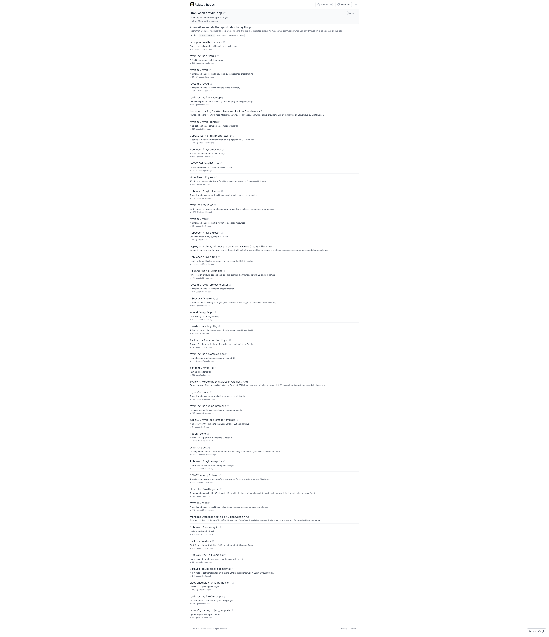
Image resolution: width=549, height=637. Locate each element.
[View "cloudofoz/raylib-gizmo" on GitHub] (221, 489)
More (351, 13)
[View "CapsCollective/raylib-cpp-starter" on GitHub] (233, 136)
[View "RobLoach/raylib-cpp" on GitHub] (224, 13)
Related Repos (205, 4)
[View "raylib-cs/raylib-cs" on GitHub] (215, 205)
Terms (353, 629)
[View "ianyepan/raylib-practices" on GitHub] (224, 42)
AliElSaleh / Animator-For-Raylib (209, 340)
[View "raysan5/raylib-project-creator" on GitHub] (230, 285)
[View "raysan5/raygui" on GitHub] (211, 84)
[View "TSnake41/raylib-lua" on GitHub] (217, 298)
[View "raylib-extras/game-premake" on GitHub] (227, 406)
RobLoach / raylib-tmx (203, 256)
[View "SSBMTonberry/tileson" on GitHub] (220, 475)
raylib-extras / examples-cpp (207, 353)
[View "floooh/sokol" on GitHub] (208, 434)
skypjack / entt (199, 447)
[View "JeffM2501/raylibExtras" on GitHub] (221, 163)
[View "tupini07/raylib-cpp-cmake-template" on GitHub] (237, 420)
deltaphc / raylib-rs (201, 367)
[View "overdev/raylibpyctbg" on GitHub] (219, 326)
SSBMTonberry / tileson (204, 475)
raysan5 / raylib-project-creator (209, 284)
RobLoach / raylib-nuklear (205, 149)
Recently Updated (236, 35)
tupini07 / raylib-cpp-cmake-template (212, 419)
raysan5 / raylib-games (204, 121)
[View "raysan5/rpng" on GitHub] (209, 503)
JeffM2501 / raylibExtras (204, 163)
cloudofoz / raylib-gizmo (204, 489)
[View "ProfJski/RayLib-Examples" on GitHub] (224, 555)
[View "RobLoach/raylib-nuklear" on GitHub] (223, 149)
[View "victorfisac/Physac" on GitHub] (215, 177)
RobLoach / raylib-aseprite (206, 461)
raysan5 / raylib (199, 69)
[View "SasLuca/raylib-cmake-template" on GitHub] (231, 569)
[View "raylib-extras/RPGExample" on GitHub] (224, 596)
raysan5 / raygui (199, 83)
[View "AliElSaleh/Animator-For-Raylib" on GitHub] (230, 340)
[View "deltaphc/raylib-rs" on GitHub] (214, 368)
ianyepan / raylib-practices (206, 42)
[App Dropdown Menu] (356, 4)
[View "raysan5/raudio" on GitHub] (211, 392)
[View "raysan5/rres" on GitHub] (208, 219)
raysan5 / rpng (199, 502)
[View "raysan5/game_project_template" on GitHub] (232, 610)
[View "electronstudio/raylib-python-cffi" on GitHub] (233, 583)
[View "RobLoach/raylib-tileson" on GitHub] (222, 233)
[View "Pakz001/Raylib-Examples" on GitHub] (224, 271)
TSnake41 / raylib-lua (202, 298)
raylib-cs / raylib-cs (201, 204)
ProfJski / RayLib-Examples (206, 554)
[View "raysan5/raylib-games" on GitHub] (219, 122)
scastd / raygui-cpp (201, 312)
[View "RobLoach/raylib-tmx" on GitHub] (218, 257)
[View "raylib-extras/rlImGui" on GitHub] (217, 56)
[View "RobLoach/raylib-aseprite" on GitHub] (223, 461)
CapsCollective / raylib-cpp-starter (211, 135)
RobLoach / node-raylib (204, 527)
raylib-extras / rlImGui (203, 55)
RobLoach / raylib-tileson (205, 232)
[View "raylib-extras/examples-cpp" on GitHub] (226, 354)
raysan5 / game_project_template (210, 610)
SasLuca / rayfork (200, 541)
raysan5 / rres (198, 218)
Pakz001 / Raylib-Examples (206, 270)
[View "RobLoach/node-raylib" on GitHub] (220, 527)
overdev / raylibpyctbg (203, 326)
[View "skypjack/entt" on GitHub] (209, 447)
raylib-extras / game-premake (208, 405)
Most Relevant (207, 35)
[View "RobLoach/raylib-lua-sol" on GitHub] (222, 191)
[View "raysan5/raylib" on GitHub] (210, 70)
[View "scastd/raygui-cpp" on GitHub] (215, 312)
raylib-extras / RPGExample (206, 596)
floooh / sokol (198, 433)
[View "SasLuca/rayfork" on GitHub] (213, 541)
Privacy (344, 629)
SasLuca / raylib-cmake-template (210, 568)
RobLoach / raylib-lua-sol (205, 191)
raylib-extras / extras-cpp (205, 97)
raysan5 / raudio (199, 392)
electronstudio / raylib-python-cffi (210, 582)
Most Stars (221, 35)
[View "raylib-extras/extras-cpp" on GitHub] (222, 97)
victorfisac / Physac (202, 177)
